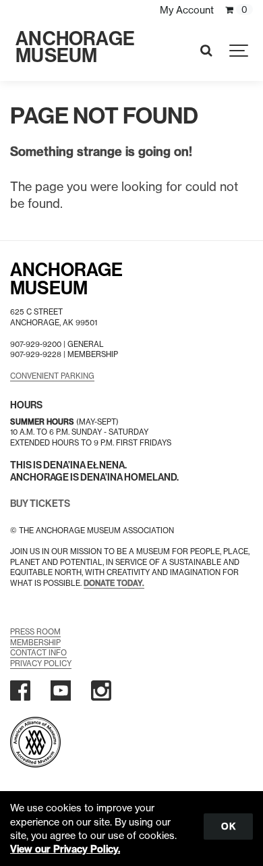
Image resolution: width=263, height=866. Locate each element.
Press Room (35, 632)
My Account (187, 10)
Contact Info (38, 652)
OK (228, 826)
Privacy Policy (40, 663)
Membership (35, 642)
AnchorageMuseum (66, 279)
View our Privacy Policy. (65, 849)
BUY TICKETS (40, 504)
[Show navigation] (239, 50)
